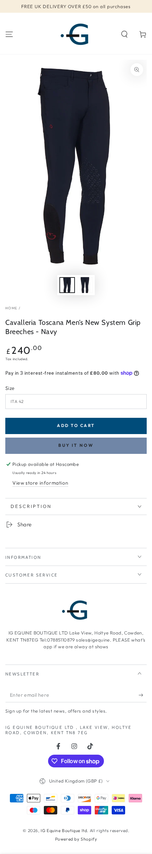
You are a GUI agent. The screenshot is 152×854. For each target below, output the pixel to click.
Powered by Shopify (76, 839)
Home (11, 308)
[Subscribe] (143, 695)
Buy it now (76, 445)
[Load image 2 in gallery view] (85, 285)
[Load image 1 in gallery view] (67, 285)
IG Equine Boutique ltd (64, 830)
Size (10, 388)
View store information (40, 483)
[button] (124, 34)
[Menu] (9, 34)
